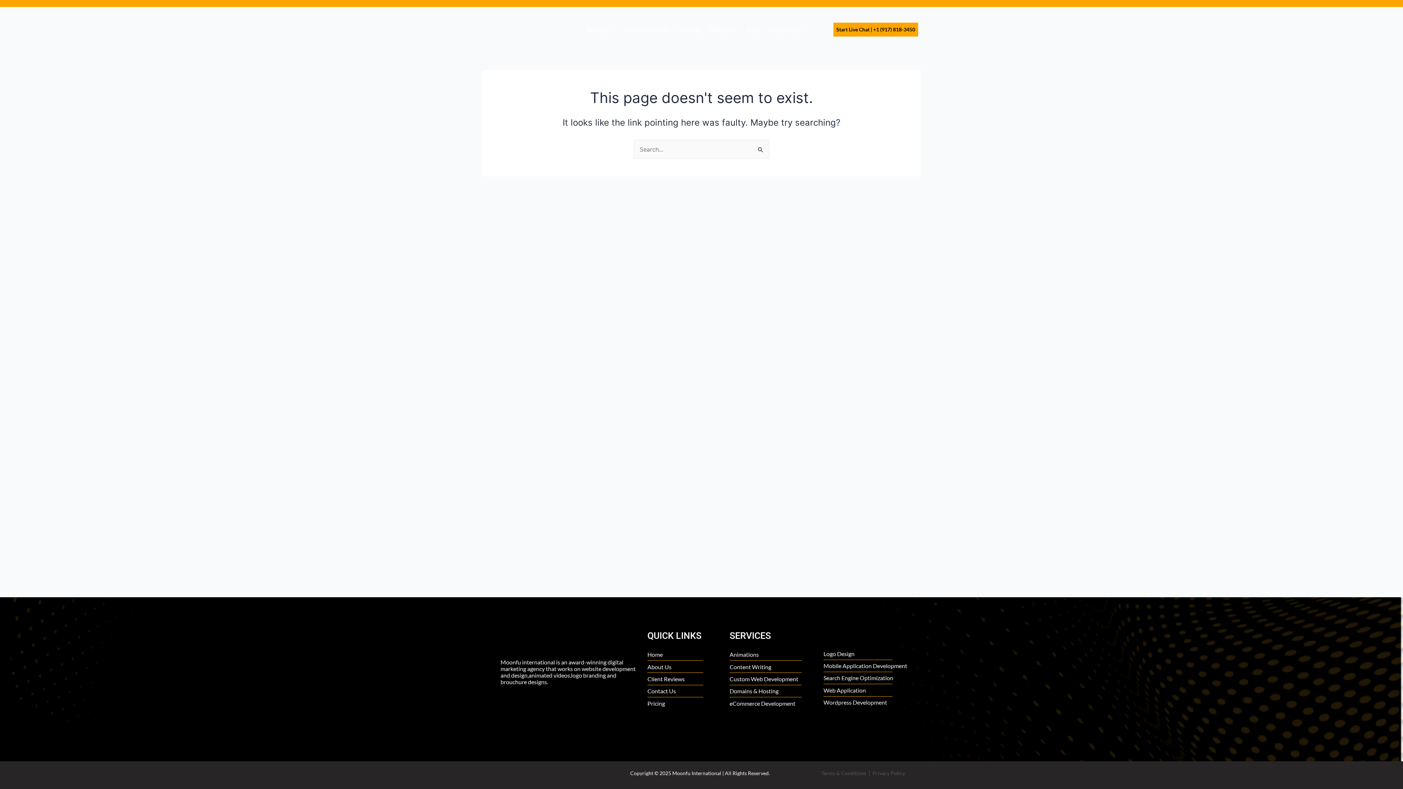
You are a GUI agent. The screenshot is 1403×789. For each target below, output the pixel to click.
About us (722, 30)
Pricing (689, 30)
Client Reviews (646, 30)
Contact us (786, 30)
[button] (600, 29)
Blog (753, 30)
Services (599, 30)
